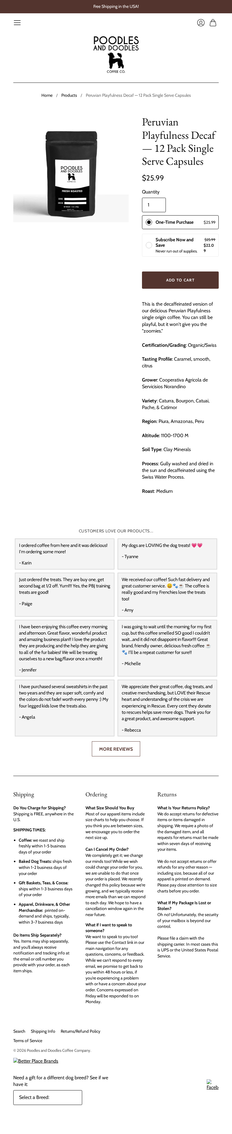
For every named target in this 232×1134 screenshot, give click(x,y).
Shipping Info (43, 1031)
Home (47, 95)
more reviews (116, 749)
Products (69, 95)
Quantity (151, 192)
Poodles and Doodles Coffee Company (58, 1050)
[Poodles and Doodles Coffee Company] (116, 54)
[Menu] (17, 22)
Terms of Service (27, 1040)
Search (19, 1031)
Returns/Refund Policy (80, 1031)
